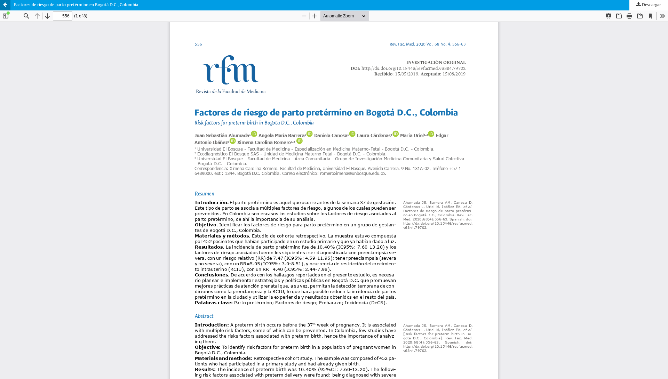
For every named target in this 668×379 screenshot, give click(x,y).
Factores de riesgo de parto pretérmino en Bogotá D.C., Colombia (76, 5)
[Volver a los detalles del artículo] (5, 5)
